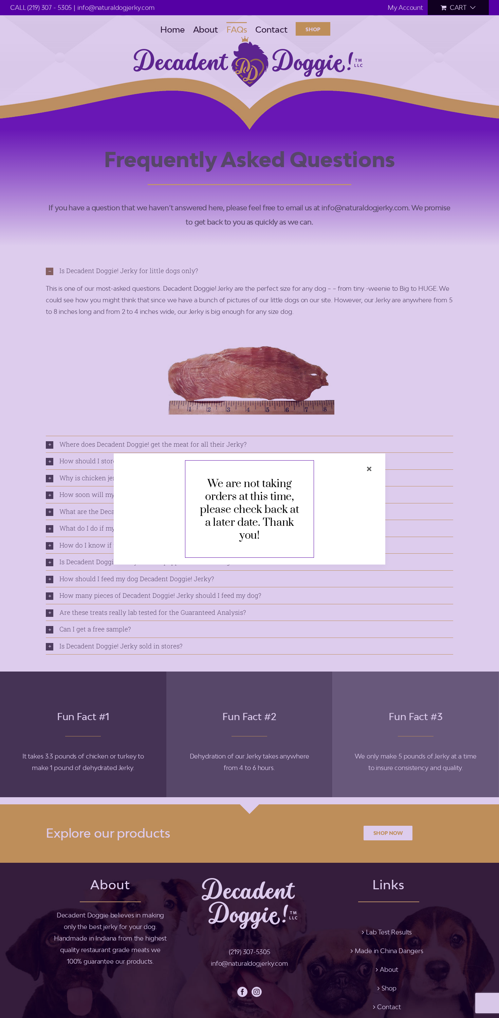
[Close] (369, 468)
